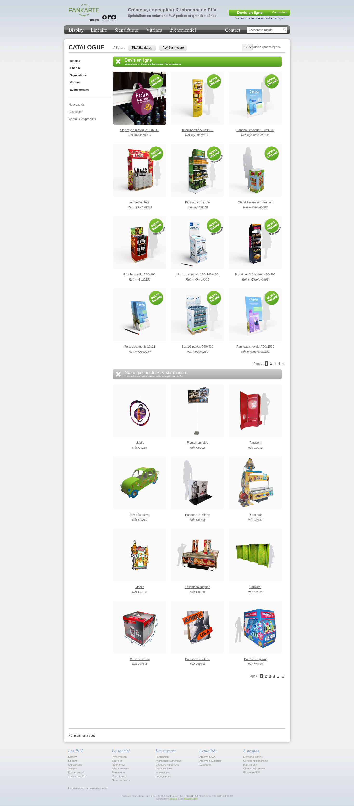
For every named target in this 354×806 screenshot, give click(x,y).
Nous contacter (121, 780)
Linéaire (99, 29)
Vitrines (154, 29)
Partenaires (118, 772)
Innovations (162, 772)
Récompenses (120, 768)
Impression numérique (169, 760)
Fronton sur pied (197, 442)
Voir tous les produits (82, 119)
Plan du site (250, 764)
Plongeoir (255, 515)
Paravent (255, 442)
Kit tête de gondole (197, 202)
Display (76, 29)
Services (117, 760)
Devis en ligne (250, 13)
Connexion (279, 12)
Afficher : (119, 47)
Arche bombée (139, 202)
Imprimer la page (84, 735)
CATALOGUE (86, 47)
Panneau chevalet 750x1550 (255, 346)
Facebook (205, 764)
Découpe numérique (167, 764)
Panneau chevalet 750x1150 (255, 130)
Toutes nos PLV (77, 776)
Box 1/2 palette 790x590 (197, 346)
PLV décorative (140, 515)
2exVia (173, 798)
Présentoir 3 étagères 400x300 (255, 274)
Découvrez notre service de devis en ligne (259, 18)
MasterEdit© (191, 798)
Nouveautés (77, 104)
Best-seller (76, 112)
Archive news (207, 756)
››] (283, 676)
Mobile (139, 442)
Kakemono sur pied (197, 587)
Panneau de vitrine (197, 515)
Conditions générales (255, 760)
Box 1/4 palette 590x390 (140, 274)
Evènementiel (182, 29)
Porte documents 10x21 (139, 346)
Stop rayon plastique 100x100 (139, 130)
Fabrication (162, 756)
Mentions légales (253, 756)
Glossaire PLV (251, 772)
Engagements (164, 776)
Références (119, 764)
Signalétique (126, 29)
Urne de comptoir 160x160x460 (197, 274)
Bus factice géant (255, 659)
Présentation (119, 756)
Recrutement (119, 776)
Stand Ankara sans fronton (255, 202)
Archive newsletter (210, 760)
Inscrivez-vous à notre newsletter (87, 788)
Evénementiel (76, 772)
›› (283, 363)
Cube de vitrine (140, 659)
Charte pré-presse (254, 768)
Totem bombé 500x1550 (197, 130)
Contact (232, 29)
